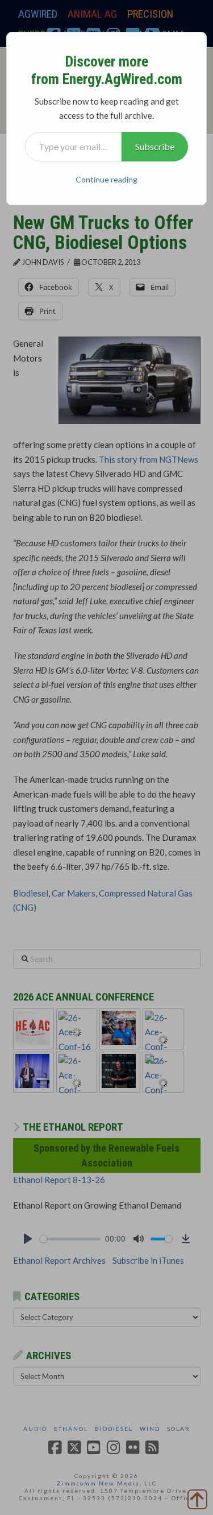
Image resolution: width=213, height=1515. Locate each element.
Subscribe (154, 146)
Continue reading (106, 179)
